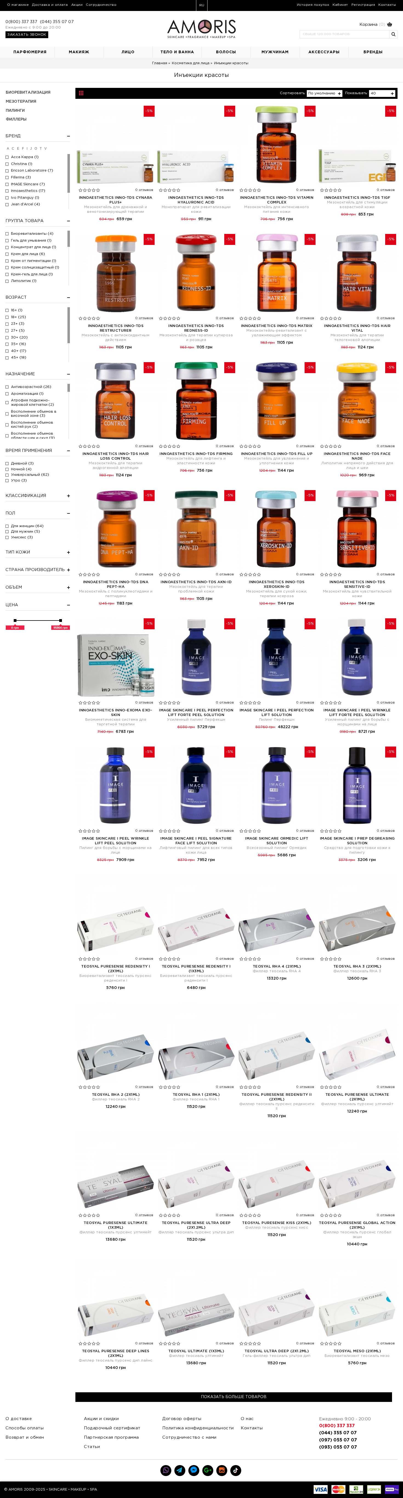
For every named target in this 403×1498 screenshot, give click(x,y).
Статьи (92, 1447)
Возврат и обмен (24, 1437)
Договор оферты (181, 1419)
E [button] (18, 148)
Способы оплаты (24, 1428)
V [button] (45, 148)
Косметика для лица (190, 63)
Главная (159, 63)
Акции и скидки (101, 1419)
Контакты (252, 1428)
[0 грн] (15, 620)
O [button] (36, 148)
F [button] (23, 148)
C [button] (13, 148)
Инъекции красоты (231, 63)
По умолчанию (321, 93)
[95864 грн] (60, 620)
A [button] (8, 148)
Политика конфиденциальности (198, 1428)
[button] (346, 24)
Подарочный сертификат (112, 1428)
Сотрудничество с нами (189, 1437)
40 (373, 93)
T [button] (41, 148)
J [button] (31, 148)
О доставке (18, 1419)
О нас (247, 1419)
